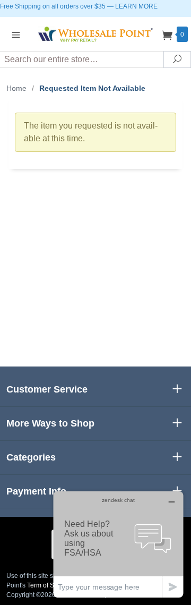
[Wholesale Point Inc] (95, 33)
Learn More (136, 6)
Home (16, 88)
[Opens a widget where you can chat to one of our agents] (118, 544)
